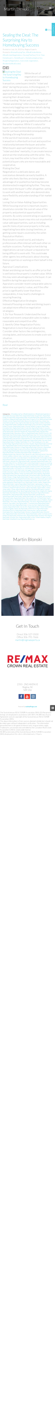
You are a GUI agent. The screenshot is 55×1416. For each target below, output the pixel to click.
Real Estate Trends (31, 482)
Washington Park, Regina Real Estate (14, 512)
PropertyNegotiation (11, 61)
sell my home (38, 496)
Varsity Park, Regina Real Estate (29, 507)
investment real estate (9, 458)
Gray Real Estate (12, 449)
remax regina (16, 489)
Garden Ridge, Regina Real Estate (13, 444)
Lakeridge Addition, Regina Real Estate (26, 459)
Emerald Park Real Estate (14, 440)
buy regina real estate (22, 423)
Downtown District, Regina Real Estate (26, 433)
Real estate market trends (38, 480)
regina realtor (41, 487)
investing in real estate (30, 456)
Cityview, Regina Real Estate (15, 426)
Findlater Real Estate (21, 442)
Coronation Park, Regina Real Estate (13, 428)
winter (33, 517)
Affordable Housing (9, 416)
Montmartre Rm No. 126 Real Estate (13, 470)
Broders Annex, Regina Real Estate (13, 421)
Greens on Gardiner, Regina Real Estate (30, 449)
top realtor (12, 503)
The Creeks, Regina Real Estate (19, 501)
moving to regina (12, 472)
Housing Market (40, 454)
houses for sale (30, 454)
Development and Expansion (23, 430)
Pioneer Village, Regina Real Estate (17, 477)
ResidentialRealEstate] (12, 63)
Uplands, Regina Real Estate (11, 507)
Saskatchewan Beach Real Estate (12, 496)
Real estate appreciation (45, 479)
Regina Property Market (17, 487)
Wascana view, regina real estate (37, 510)
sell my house (47, 496)
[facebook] (22, 696)
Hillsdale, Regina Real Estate (23, 452)
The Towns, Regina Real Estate (39, 501)
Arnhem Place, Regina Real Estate (17, 417)
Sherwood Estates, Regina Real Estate (14, 498)
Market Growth (35, 466)
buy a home (43, 421)
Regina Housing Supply (34, 486)
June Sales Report (22, 458)
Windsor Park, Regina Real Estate (20, 517)
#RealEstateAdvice (33, 52)
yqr (34, 519)
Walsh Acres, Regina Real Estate (38, 508)
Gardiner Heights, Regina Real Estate (34, 444)
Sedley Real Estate (28, 496)
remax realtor (7, 489)
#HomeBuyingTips (18, 52)
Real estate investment (23, 480)
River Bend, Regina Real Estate (26, 491)
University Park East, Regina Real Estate (15, 505)
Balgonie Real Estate (16, 419)
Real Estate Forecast (9, 480)
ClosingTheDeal (29, 55)
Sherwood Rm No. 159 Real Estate (36, 498)
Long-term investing (45, 463)
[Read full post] (13, 76)
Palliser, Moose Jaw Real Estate (24, 473)
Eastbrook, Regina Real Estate (12, 437)
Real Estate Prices (19, 482)
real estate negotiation (29, 61)
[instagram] (34, 696)
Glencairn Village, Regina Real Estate (26, 447)
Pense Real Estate (35, 475)
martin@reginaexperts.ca (27, 640)
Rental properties (25, 489)
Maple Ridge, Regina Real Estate (20, 466)
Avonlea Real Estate (34, 417)
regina (17, 484)
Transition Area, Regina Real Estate (38, 503)
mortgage (28, 470)
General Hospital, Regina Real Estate (29, 445)
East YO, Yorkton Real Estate (42, 435)
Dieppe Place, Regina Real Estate (42, 430)
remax (48, 487)
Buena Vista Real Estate (32, 421)
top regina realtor (22, 503)
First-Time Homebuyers (35, 442)
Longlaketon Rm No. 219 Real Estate (14, 465)
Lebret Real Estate (33, 463)
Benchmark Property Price (31, 419)
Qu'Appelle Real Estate (23, 479)
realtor (40, 482)
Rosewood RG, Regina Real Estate (13, 494)
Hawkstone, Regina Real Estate (29, 451)
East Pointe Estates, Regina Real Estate (21, 435)
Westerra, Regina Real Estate (34, 512)
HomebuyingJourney (33, 58)
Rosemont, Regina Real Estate (40, 493)
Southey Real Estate (30, 500)
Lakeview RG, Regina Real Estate (20, 461)
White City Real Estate (9, 515)
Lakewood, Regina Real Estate (39, 461)
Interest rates (17, 456)
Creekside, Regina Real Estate (34, 428)
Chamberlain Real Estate (24, 424)
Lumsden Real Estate (32, 465)
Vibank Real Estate (45, 507)
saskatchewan (40, 494)
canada (41, 423)
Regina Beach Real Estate (26, 484)
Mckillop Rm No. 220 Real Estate (24, 468)
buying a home (34, 423)
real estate (34, 479)
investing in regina (43, 456)
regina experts (39, 484)
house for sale (20, 454)
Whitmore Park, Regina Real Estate (27, 515)
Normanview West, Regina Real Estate (29, 472)
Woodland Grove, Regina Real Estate (21, 519)
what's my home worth (45, 514)
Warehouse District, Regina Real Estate (15, 510)
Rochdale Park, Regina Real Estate (20, 493)
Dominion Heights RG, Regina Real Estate (26, 431)
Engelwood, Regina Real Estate (32, 440)
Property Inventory (35, 477)
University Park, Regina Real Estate (38, 505)
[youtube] (28, 696)
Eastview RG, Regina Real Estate (31, 437)
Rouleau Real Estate (29, 494)
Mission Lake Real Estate (42, 468)
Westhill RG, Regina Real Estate (27, 514)
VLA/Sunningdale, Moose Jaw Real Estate (15, 508)
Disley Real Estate (8, 431)
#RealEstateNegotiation (12, 55)
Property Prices (46, 477)
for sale (45, 442)
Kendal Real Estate (34, 458)
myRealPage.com (31, 706)
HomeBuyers (19, 58)
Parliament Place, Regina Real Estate (18, 475)
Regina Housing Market (18, 486)
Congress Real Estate (42, 426)
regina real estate (31, 487)
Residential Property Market (41, 489)
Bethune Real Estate (46, 419)
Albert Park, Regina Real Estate (25, 416)
